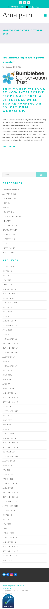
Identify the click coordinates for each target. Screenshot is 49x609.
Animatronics (9, 194)
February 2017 (9, 366)
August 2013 (8, 511)
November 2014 (10, 447)
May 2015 (6, 425)
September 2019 (10, 303)
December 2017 (10, 343)
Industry (6, 221)
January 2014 (9, 488)
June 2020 (7, 276)
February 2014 (9, 483)
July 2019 (7, 307)
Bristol (6, 203)
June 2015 (7, 420)
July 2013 (7, 515)
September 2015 (10, 411)
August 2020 (8, 267)
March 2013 (8, 533)
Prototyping (8, 239)
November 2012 (10, 551)
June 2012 (7, 560)
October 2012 (9, 556)
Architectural (10, 198)
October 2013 (9, 501)
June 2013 (7, 520)
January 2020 (9, 289)
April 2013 (7, 529)
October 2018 (9, 325)
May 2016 (6, 380)
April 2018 (7, 334)
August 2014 (8, 461)
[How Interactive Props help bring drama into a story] (24, 77)
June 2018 (7, 330)
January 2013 (9, 542)
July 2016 (7, 370)
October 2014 (9, 452)
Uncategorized (10, 253)
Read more (9, 146)
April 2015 (7, 429)
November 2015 (10, 402)
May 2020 (6, 280)
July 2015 (7, 416)
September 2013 (10, 506)
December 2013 (10, 492)
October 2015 (9, 407)
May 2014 (6, 470)
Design (5, 207)
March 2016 (8, 389)
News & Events (9, 230)
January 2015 (9, 438)
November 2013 (10, 497)
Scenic (5, 244)
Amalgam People (10, 189)
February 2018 (9, 339)
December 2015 (10, 398)
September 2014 (10, 456)
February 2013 (9, 538)
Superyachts (8, 248)
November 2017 (10, 348)
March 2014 (8, 479)
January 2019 (9, 321)
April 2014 (7, 474)
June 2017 (7, 361)
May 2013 (6, 524)
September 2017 (10, 352)
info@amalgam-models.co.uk (13, 586)
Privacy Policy (7, 588)
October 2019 (9, 298)
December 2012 (10, 547)
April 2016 (7, 384)
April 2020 (7, 285)
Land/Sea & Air (9, 226)
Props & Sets (8, 235)
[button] (45, 15)
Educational (9, 212)
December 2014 (10, 443)
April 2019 (7, 316)
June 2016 (7, 375)
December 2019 (10, 294)
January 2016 (9, 393)
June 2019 (7, 312)
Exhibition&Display (11, 217)
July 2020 (7, 271)
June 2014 (7, 465)
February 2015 (9, 434)
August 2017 (8, 357)
